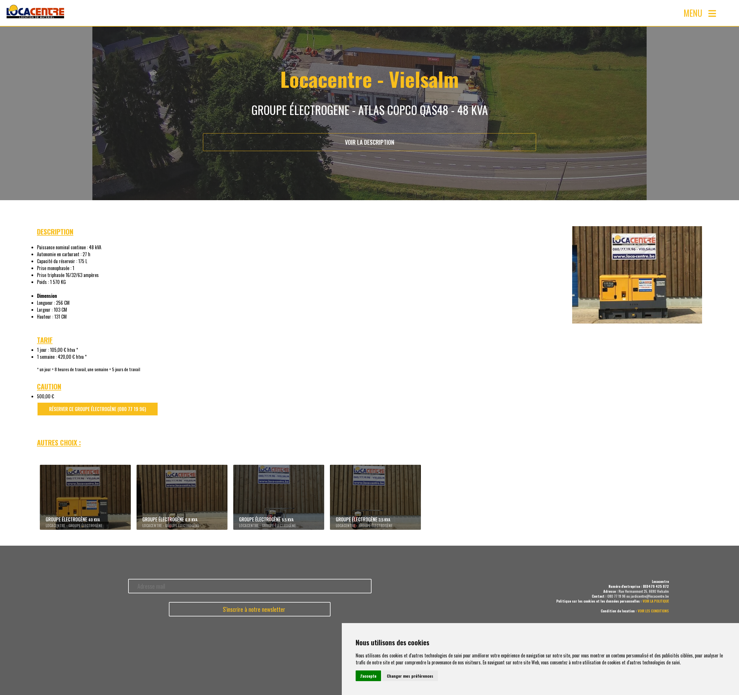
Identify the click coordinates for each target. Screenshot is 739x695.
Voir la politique (656, 601)
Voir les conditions (653, 610)
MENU (696, 12)
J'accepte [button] (368, 676)
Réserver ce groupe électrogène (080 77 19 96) (97, 409)
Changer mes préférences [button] (410, 676)
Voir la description (369, 142)
